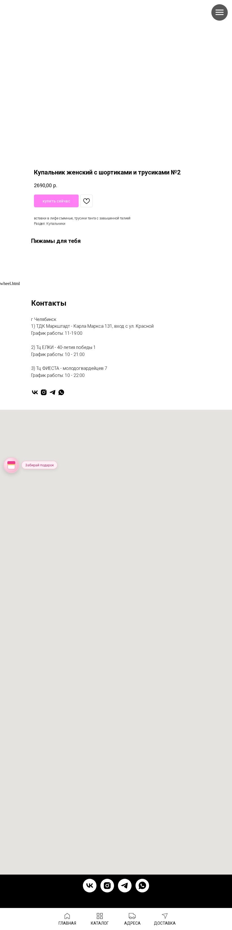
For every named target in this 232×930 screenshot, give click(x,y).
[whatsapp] (61, 392)
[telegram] (52, 392)
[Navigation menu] (220, 12)
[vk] (34, 392)
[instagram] (43, 392)
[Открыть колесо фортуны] (11, 465)
